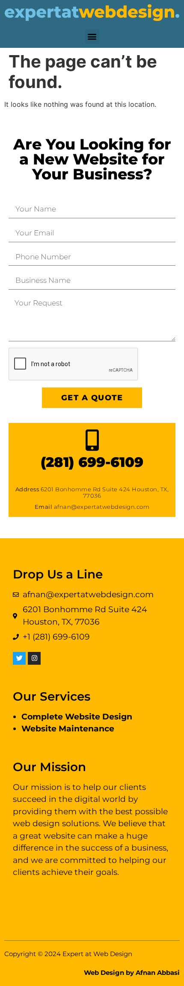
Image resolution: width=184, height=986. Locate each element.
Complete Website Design (76, 717)
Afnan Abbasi (158, 972)
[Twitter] (19, 658)
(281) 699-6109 (92, 462)
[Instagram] (34, 658)
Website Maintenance (67, 729)
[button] (92, 36)
